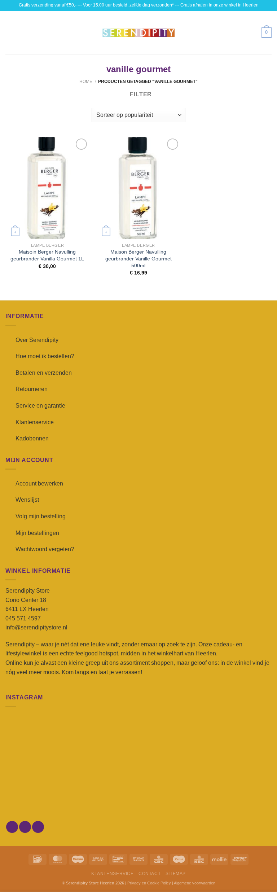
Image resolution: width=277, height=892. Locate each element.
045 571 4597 (23, 618)
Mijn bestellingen (37, 533)
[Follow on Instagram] (25, 827)
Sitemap (176, 873)
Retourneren (32, 389)
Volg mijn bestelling (41, 516)
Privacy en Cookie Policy (149, 883)
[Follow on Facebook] (12, 827)
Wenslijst (27, 500)
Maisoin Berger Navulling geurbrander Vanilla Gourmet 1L (47, 255)
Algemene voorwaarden (194, 883)
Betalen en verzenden (44, 373)
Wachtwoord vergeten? (45, 549)
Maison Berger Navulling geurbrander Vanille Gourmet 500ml (138, 258)
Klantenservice (35, 422)
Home (85, 81)
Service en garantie (40, 406)
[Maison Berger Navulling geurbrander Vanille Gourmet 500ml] (138, 188)
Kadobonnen (32, 438)
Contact (149, 873)
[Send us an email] (38, 827)
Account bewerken (39, 483)
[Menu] (9, 32)
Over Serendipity (37, 340)
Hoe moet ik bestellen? (45, 356)
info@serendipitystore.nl (36, 627)
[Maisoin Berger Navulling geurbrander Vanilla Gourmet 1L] (47, 188)
